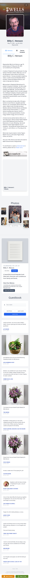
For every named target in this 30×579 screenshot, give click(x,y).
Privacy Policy (11, 572)
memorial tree (20, 146)
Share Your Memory (9, 290)
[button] (15, 345)
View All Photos (15, 225)
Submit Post (15, 314)
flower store (19, 147)
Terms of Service (19, 572)
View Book (7, 270)
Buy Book (14, 270)
